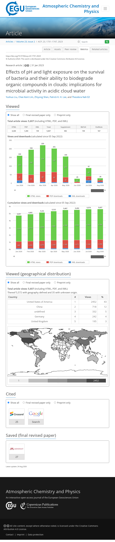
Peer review (70, 49)
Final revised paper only (38, 115)
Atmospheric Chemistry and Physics (71, 8)
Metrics (84, 49)
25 (16, 422)
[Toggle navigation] (105, 8)
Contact (9, 534)
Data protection (35, 534)
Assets (57, 49)
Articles (9, 41)
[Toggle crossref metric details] (16, 413)
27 (16, 457)
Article (47, 49)
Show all (14, 115)
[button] (79, 41)
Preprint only (64, 115)
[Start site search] (107, 42)
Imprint (20, 534)
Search (36, 422)
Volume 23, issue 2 (25, 41)
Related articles (100, 49)
